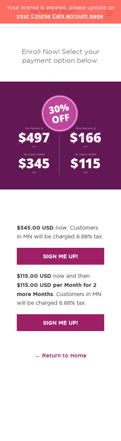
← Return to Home (60, 355)
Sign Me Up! (60, 256)
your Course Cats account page (59, 16)
